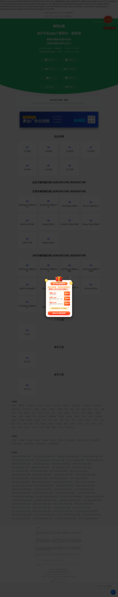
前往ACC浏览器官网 (59, 313)
